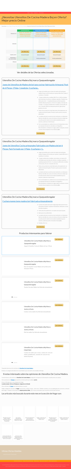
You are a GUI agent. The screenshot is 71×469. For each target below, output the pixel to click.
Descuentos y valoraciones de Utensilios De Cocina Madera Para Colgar (18, 419)
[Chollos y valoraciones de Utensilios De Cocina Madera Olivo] (41, 411)
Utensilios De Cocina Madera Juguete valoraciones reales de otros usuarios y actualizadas (7, 419)
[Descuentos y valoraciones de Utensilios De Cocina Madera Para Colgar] (18, 411)
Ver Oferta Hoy (25, 51)
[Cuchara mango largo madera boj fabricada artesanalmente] (57, 44)
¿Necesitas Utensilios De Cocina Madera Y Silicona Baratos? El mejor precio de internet (29, 419)
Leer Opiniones (59, 239)
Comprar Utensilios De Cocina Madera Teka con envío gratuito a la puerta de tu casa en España (6, 437)
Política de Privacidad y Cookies (56, 466)
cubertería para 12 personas (9, 454)
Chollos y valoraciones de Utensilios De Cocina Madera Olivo (41, 418)
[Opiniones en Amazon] (25, 57)
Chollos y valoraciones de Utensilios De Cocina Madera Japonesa (64, 418)
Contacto (64, 466)
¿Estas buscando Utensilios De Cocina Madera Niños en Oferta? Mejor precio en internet (18, 437)
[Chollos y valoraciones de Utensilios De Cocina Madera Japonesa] (64, 411)
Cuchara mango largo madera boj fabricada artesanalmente (27, 201)
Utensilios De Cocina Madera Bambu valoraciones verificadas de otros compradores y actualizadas (52, 419)
